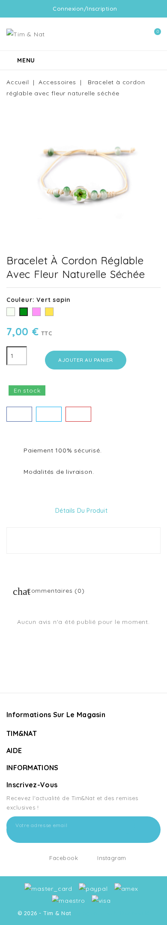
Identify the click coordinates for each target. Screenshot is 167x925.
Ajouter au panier (85, 360)
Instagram (111, 857)
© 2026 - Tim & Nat (46, 913)
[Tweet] (48, 414)
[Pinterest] (78, 414)
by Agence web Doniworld (111, 913)
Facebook (63, 857)
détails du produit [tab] (81, 510)
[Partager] (19, 414)
